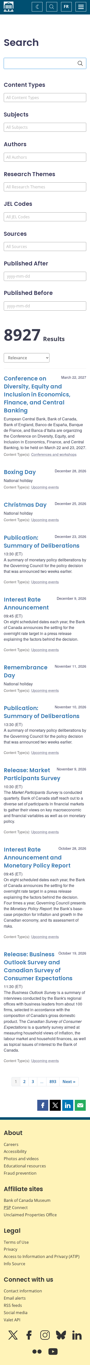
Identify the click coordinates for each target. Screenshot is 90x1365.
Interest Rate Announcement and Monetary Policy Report (37, 857)
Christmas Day (25, 505)
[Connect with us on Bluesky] (62, 1338)
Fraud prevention (20, 1173)
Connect (16, 1207)
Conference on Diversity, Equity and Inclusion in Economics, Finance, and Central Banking (37, 394)
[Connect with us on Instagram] (46, 1338)
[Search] (80, 63)
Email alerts (15, 1298)
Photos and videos (21, 1158)
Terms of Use (16, 1242)
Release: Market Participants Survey (32, 774)
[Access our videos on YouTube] (53, 1355)
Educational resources (25, 1166)
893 (53, 1081)
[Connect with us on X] (14, 1338)
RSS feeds (13, 1305)
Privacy (10, 1249)
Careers (11, 1144)
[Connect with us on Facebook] (30, 1338)
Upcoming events (45, 487)
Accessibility (15, 1151)
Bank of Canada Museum (27, 1200)
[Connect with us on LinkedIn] (77, 1338)
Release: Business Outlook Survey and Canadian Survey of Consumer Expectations (38, 966)
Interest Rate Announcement (26, 604)
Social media (16, 1312)
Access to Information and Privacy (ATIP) (42, 1256)
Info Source (14, 1263)
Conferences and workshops (53, 454)
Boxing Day (20, 472)
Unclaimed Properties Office (30, 1215)
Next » (69, 1081)
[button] (42, 1105)
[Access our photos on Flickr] (38, 1355)
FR (66, 6)
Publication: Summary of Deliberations (42, 542)
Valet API (12, 1320)
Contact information (23, 1291)
